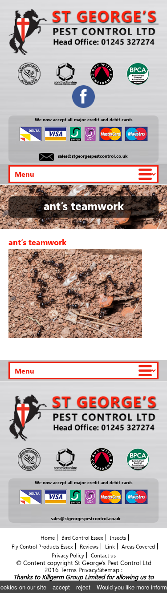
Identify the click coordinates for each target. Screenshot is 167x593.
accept (61, 587)
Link (110, 546)
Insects (118, 537)
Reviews (89, 546)
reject (83, 587)
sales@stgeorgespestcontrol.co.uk (93, 156)
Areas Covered (138, 546)
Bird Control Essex (82, 537)
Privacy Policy (68, 555)
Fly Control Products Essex (42, 546)
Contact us (103, 555)
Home (48, 537)
